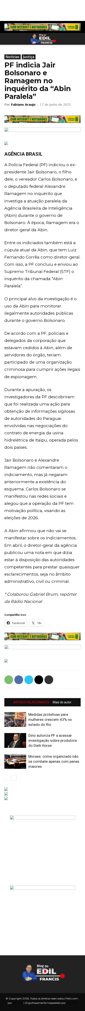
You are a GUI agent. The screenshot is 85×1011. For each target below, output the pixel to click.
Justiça (28, 56)
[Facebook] (18, 679)
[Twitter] (28, 679)
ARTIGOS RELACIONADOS (31, 702)
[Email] (38, 679)
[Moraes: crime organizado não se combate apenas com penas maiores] (15, 761)
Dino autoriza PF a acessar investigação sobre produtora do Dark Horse (52, 740)
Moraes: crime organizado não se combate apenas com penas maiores (53, 761)
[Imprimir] (48, 679)
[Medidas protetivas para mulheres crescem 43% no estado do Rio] (15, 719)
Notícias (12, 56)
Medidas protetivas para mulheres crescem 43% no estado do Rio (50, 719)
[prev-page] (7, 777)
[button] (7, 39)
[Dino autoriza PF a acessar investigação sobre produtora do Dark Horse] (15, 740)
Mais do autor (62, 702)
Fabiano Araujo (23, 104)
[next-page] (14, 777)
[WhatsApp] (8, 679)
